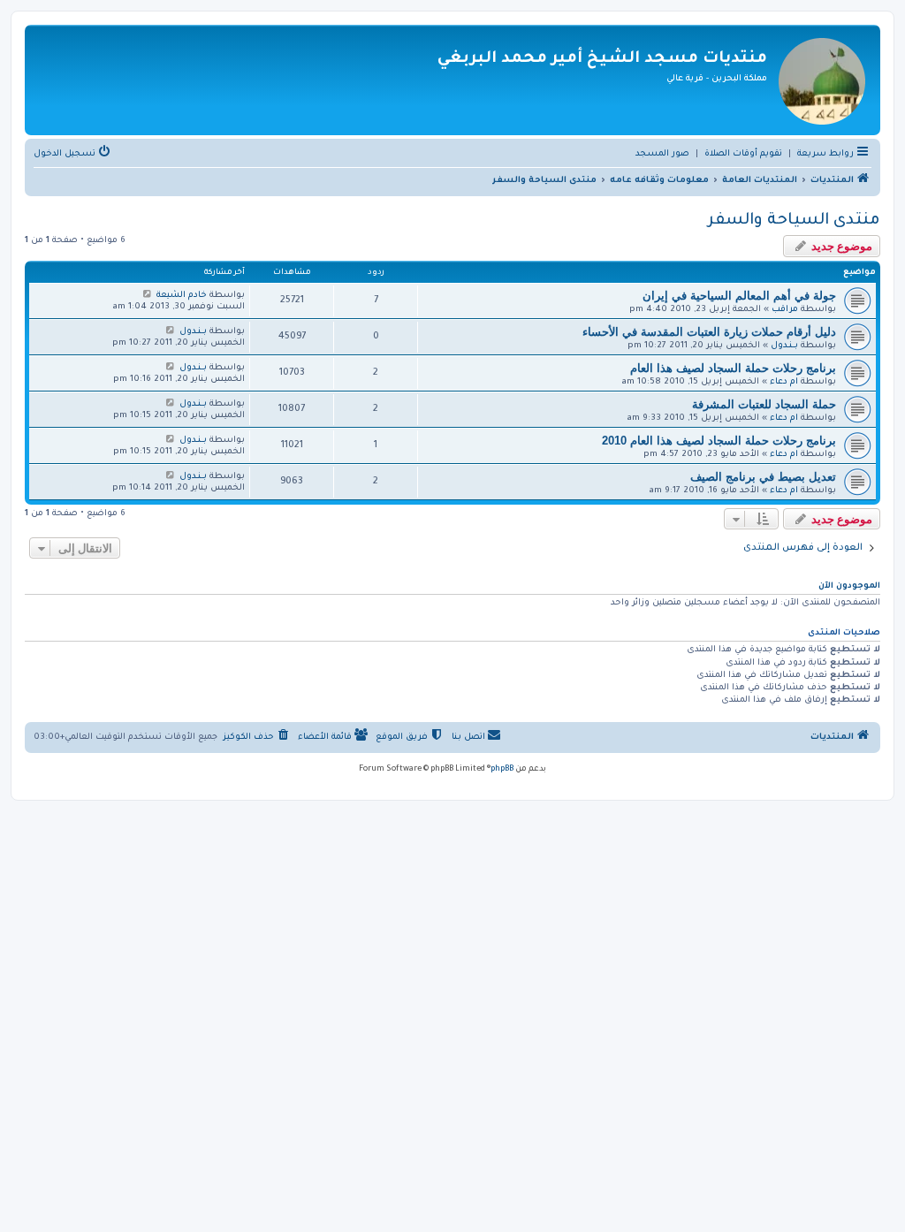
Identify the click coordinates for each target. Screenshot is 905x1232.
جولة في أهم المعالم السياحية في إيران (739, 295)
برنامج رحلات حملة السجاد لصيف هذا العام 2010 (719, 440)
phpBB (502, 769)
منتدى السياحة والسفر (794, 221)
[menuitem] (743, 154)
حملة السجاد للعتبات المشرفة (764, 404)
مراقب (785, 310)
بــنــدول (784, 346)
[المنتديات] (821, 80)
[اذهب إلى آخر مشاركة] (147, 295)
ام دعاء (784, 382)
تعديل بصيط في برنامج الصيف (763, 476)
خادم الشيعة (181, 295)
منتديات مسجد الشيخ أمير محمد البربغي (602, 59)
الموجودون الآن (849, 586)
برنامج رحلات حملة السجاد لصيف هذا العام (733, 368)
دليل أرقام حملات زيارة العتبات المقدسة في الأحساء (709, 331)
